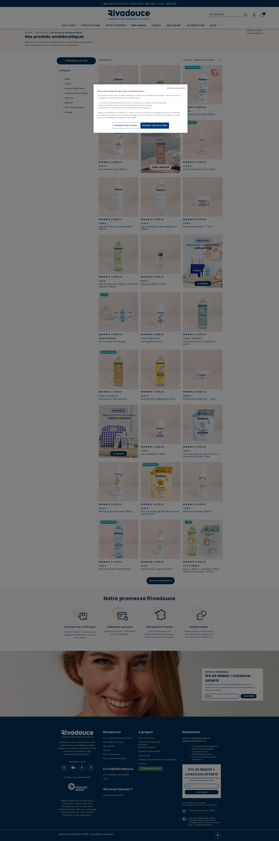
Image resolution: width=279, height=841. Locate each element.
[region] (140, 108)
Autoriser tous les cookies (154, 125)
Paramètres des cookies (125, 125)
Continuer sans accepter (176, 88)
